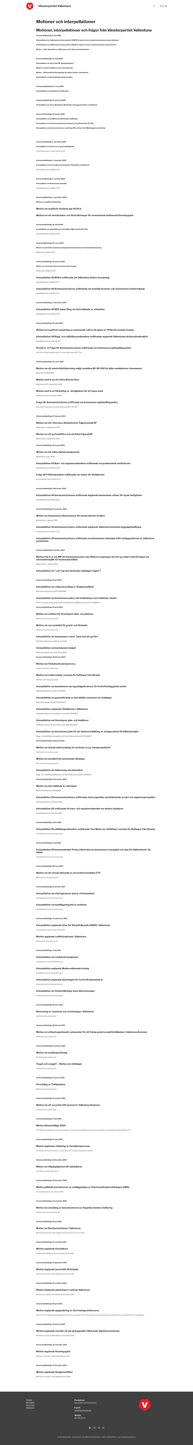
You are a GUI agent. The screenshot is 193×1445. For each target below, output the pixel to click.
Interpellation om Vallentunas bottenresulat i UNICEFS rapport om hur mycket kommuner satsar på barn (76, 45)
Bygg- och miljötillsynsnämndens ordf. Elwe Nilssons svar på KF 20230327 (64, 736)
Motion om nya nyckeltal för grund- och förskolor (62, 625)
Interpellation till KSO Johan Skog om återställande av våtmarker (70, 309)
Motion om (56, 266)
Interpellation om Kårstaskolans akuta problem (54, 77)
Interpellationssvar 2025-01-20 (48, 314)
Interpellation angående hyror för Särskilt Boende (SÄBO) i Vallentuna (73, 925)
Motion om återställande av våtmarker (56, 786)
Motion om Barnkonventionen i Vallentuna (58, 1228)
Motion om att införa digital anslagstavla (57, 452)
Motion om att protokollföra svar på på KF (64, 434)
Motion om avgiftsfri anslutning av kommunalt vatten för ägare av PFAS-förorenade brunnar (85, 330)
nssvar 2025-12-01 (52, 170)
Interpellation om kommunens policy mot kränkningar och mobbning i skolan (76, 598)
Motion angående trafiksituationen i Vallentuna (61, 936)
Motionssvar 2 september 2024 (48, 427)
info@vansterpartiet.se (82, 1410)
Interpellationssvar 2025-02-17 (48, 282)
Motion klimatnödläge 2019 (51, 1125)
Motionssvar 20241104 (45, 373)
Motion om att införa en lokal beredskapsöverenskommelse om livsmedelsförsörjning (69, 248)
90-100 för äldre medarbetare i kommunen (119, 368)
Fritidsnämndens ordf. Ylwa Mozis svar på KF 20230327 (57, 714)
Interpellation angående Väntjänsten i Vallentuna (62, 709)
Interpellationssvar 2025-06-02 (48, 234)
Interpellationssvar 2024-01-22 (48, 500)
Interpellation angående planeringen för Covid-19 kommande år (69, 979)
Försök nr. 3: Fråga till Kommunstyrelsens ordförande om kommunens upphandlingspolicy (83, 348)
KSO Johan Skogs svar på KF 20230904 (51, 591)
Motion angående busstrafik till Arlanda (57, 1269)
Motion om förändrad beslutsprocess (55, 663)
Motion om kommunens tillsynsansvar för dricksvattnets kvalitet (70, 515)
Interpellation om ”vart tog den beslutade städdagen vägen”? (68, 570)
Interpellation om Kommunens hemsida (51, 183)
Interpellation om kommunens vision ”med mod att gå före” (67, 636)
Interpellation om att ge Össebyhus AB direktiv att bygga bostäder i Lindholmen (66, 105)
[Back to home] (29, 6)
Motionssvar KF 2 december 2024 (49, 384)
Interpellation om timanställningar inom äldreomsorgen (65, 991)
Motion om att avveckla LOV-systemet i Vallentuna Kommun (68, 1105)
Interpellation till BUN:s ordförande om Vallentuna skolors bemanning (73, 277)
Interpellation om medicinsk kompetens (57, 957)
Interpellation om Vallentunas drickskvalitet (59, 770)
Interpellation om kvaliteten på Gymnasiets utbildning (57, 119)
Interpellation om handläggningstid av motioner (61, 904)
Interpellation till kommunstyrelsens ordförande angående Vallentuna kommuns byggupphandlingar (88, 527)
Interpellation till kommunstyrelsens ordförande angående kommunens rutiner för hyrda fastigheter (89, 495)
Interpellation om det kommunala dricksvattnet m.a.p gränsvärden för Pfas (65, 123)
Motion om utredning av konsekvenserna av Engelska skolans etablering (74, 1207)
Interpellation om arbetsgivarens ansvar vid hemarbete (65, 893)
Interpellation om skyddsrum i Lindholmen (52, 91)
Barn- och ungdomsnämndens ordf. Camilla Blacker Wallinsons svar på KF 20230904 (68, 603)
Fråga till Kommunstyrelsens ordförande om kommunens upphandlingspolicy (77, 402)
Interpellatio (40, 170)
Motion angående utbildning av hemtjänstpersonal (63, 1146)
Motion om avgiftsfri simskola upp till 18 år (59, 208)
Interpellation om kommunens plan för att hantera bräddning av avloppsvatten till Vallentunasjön (87, 731)
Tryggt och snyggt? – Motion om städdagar (59, 1064)
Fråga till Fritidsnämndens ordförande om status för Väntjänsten (70, 474)
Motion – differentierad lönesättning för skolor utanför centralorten (62, 72)
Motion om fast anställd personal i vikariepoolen (54, 68)
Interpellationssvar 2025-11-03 (47, 188)
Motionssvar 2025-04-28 (45, 271)
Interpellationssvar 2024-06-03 (48, 341)
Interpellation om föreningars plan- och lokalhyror (62, 720)
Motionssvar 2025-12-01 (45, 252)
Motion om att (44, 368)
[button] (154, 6)
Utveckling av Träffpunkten (50, 1084)
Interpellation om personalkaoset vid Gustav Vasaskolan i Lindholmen (63, 165)
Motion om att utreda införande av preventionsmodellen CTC (68, 873)
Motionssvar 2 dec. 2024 (45, 457)
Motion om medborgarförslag (51, 1052)
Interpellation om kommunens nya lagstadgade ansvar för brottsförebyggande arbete (81, 686)
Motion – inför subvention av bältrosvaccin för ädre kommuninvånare (62, 49)
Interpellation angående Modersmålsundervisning (62, 968)
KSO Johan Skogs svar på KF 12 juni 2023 (51, 641)
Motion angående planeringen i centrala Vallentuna (63, 1290)
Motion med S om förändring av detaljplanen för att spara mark (69, 391)
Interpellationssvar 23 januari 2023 (49, 813)
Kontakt (29, 1400)
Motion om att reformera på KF (66, 423)
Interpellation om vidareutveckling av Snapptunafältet (65, 586)
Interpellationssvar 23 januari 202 (48, 802)
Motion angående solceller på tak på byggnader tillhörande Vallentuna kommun (77, 1331)
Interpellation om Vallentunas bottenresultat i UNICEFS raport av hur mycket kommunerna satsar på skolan (77, 40)
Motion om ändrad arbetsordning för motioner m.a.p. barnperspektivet (73, 747)
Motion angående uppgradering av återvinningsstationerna (67, 1310)
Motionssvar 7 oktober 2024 (47, 520)
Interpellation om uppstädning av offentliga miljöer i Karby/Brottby (62, 229)
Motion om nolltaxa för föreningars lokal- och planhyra (64, 614)
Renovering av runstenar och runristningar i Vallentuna (65, 1011)
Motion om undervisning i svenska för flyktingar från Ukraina (68, 675)
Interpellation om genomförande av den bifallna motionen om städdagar (74, 697)
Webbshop (30, 1408)
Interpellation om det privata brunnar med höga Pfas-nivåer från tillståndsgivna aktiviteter (71, 128)
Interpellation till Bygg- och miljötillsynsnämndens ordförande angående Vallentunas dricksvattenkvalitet (92, 336)
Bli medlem (30, 1402)
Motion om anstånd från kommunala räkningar (60, 758)
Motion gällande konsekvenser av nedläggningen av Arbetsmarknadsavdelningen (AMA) (82, 1187)
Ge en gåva (30, 1405)
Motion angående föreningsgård (53, 1351)
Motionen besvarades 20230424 (48, 790)
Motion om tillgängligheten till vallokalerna (59, 1166)
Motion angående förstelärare (52, 1248)
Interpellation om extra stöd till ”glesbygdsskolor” (55, 63)
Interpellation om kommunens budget (56, 648)
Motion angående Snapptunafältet (54, 1372)
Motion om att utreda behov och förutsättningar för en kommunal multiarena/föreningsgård (84, 215)
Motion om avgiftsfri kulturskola (48, 202)
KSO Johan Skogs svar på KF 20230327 (51, 691)
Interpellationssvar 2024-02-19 (48, 468)
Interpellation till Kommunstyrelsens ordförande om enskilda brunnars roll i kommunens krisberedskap (90, 288)
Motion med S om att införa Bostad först (57, 379)
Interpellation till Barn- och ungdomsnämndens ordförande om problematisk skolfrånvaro (83, 463)
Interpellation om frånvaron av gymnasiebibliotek (55, 146)
